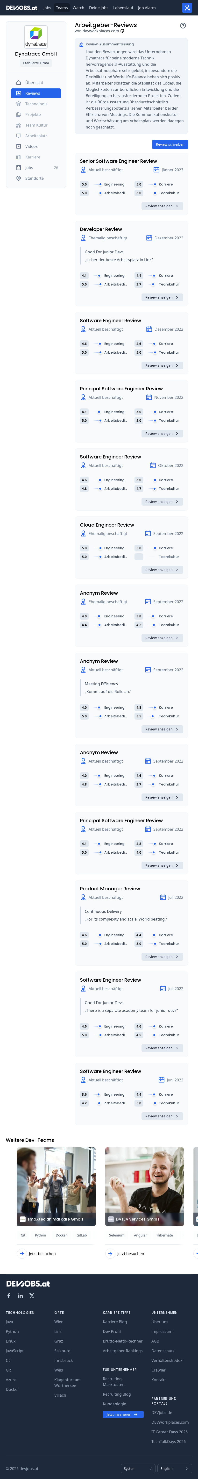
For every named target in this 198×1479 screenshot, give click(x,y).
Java (9, 1321)
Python (12, 1331)
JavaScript (15, 1350)
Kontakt (158, 1379)
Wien (59, 1321)
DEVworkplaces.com (170, 1422)
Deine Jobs (98, 7)
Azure (11, 1379)
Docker (12, 1389)
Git (8, 1370)
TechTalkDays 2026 (168, 1441)
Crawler (158, 1370)
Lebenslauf (123, 7)
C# (8, 1360)
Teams (62, 7)
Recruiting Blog (117, 1394)
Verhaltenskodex (166, 1360)
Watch (78, 7)
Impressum (161, 1331)
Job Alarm (147, 7)
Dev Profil (112, 1331)
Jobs (47, 7)
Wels (58, 1370)
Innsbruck (63, 1360)
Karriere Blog (115, 1321)
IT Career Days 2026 (169, 1432)
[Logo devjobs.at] (22, 7)
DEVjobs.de (161, 1412)
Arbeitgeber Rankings (123, 1350)
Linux (10, 1341)
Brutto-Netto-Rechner (123, 1341)
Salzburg (62, 1350)
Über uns (159, 1321)
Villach (60, 1395)
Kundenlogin (114, 1404)
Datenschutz (163, 1350)
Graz (58, 1341)
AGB (155, 1341)
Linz (58, 1331)
